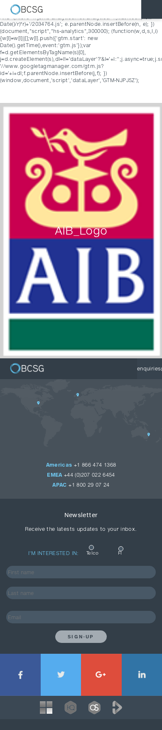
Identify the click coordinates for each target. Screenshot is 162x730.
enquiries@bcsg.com (149, 368)
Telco (92, 552)
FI (120, 552)
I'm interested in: (53, 553)
